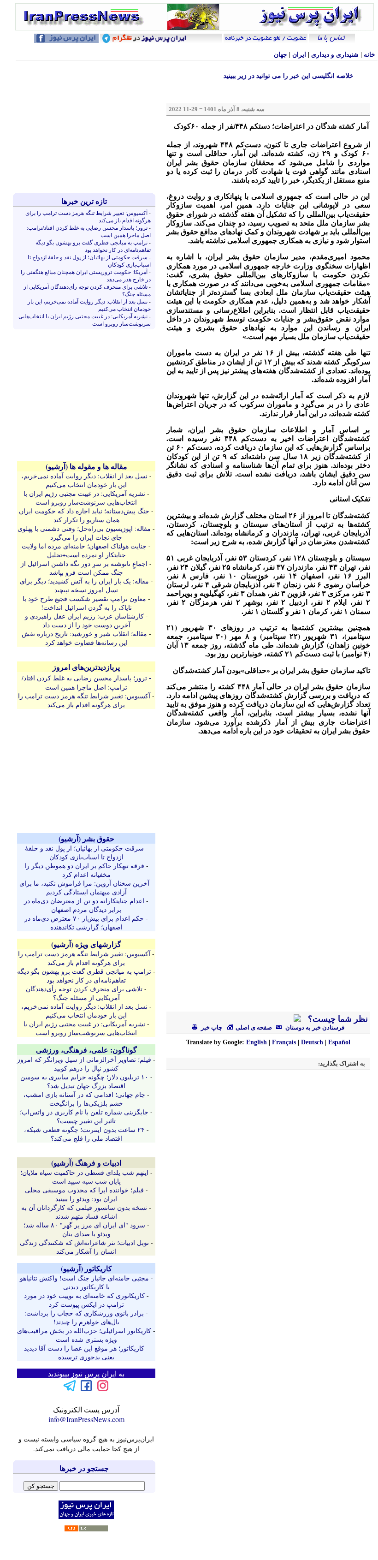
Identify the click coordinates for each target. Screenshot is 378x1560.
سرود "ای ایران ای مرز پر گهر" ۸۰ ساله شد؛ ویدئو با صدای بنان (84, 1229)
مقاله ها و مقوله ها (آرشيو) (86, 466)
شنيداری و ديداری (335, 54)
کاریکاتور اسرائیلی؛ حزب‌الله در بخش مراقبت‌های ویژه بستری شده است (84, 1335)
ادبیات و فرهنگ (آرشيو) (86, 1162)
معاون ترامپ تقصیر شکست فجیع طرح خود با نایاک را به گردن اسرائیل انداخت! (84, 603)
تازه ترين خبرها (84, 201)
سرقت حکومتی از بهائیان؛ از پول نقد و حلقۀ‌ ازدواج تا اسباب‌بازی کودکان (84, 852)
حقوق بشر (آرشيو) (86, 838)
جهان (280, 54)
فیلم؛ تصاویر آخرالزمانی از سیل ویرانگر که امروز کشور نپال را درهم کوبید (84, 1063)
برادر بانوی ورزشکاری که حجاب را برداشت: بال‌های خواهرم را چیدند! (84, 1317)
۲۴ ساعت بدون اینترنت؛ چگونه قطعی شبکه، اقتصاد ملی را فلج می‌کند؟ (84, 1134)
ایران (299, 54)
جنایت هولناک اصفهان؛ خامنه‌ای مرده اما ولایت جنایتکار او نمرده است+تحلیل (84, 550)
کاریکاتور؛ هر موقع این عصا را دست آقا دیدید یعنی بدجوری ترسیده (84, 1352)
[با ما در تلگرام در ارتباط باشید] (69, 1390)
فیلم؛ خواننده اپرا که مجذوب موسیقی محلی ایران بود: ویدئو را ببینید (84, 1194)
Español (339, 1042)
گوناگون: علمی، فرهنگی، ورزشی (86, 1049)
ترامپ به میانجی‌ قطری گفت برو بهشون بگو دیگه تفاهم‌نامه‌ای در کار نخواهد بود (93, 245)
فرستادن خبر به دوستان (314, 1027)
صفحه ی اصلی (253, 1027)
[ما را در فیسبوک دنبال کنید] (86, 1390)
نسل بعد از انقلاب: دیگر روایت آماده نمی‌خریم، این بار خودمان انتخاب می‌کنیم (84, 480)
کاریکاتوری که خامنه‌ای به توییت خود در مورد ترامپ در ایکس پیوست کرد (84, 1300)
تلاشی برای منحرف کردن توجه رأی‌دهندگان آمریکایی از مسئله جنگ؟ (84, 993)
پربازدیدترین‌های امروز (86, 666)
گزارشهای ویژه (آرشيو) (86, 944)
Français (284, 1042)
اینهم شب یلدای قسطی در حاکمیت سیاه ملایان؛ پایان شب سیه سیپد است (84, 1176)
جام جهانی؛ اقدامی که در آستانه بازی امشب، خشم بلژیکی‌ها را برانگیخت (84, 1098)
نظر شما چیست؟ (337, 1019)
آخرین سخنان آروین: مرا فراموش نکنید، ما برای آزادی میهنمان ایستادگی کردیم (84, 887)
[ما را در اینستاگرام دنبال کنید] (102, 1390)
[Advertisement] (86, 127)
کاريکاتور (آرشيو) (86, 1268)
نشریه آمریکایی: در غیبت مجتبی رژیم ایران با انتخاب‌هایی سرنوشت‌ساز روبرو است (84, 497)
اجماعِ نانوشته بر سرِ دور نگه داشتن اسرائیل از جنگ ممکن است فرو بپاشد (84, 568)
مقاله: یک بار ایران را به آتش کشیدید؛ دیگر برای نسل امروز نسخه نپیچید (84, 585)
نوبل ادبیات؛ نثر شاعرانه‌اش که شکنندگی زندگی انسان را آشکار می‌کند (84, 1247)
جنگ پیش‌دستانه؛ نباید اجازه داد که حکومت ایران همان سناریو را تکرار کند (84, 515)
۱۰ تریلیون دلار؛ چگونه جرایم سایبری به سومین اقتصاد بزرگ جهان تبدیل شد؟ (84, 1081)
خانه (369, 54)
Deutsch (312, 1042)
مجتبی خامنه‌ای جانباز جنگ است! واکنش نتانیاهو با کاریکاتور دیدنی (84, 1282)
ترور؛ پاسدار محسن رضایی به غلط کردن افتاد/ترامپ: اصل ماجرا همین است (84, 682)
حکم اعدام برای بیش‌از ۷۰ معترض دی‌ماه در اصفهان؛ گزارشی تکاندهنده (84, 922)
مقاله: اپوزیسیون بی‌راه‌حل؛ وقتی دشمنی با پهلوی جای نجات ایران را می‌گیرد (84, 533)
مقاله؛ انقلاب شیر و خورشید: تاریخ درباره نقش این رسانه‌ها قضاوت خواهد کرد (84, 638)
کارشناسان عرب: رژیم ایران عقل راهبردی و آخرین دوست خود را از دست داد (84, 620)
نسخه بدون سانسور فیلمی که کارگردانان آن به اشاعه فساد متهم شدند (84, 1212)
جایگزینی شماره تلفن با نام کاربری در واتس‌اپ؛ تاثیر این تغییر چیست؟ (84, 1116)
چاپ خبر (211, 1027)
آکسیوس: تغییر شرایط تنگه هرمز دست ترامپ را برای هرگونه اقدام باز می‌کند (84, 700)
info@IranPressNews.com (86, 1419)
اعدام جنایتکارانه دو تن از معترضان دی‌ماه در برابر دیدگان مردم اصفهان (84, 905)
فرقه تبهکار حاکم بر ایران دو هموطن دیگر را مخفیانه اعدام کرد (84, 870)
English (256, 1042)
